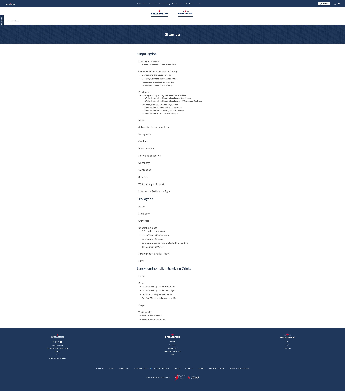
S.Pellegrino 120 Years (152, 239)
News (181, 4)
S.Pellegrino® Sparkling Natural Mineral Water (164, 95)
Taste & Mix (145, 312)
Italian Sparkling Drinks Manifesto (158, 286)
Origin (141, 305)
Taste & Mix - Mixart (152, 315)
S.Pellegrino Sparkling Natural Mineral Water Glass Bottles (168, 98)
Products (175, 4)
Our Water (144, 220)
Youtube (61, 342)
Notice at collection (149, 155)
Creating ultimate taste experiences (160, 78)
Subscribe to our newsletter (193, 4)
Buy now (325, 4)
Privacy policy (146, 148)
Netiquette (144, 134)
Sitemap (143, 177)
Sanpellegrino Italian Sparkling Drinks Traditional (164, 110)
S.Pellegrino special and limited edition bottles (165, 242)
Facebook (58, 342)
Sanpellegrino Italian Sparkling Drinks (160, 104)
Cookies (143, 141)
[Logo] (57, 335)
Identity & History (142, 4)
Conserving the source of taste (157, 74)
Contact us (144, 170)
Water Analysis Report (151, 184)
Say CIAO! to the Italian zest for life (159, 298)
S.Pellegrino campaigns (153, 231)
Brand (141, 283)
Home (141, 206)
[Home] (11, 4)
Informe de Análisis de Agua (154, 191)
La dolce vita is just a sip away (157, 294)
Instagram (56, 342)
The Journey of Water (152, 246)
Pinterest (53, 342)
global (339, 3)
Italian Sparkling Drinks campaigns (159, 290)
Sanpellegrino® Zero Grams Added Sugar (161, 113)
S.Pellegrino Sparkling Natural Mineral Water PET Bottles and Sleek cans (174, 101)
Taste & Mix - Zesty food (154, 319)
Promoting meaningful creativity (158, 82)
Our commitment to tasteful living (159, 4)
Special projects (147, 228)
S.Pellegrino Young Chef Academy (158, 85)
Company (144, 162)
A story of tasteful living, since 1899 (159, 64)
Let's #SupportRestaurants (155, 235)
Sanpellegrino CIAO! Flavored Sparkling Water (163, 107)
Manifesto (144, 213)
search (335, 3)
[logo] (172, 335)
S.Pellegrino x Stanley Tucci (153, 253)
